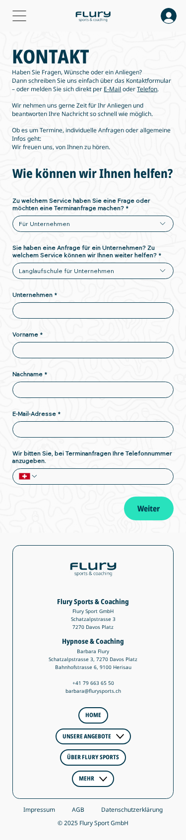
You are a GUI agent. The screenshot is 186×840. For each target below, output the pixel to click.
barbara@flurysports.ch (93, 690)
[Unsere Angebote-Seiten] (120, 736)
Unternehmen (34, 294)
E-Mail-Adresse (36, 413)
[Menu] (20, 15)
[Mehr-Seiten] (103, 779)
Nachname (29, 374)
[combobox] (92, 224)
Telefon (147, 89)
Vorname (27, 334)
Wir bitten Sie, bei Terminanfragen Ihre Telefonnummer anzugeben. (92, 456)
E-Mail (112, 89)
